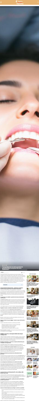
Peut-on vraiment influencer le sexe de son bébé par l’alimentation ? (32, 296)
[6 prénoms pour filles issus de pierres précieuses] (29, 366)
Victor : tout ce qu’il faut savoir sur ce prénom (29, 376)
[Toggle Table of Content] (21, 284)
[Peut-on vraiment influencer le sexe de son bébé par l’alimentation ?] (33, 291)
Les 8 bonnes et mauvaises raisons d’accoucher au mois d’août (36, 376)
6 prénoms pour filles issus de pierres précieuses (29, 369)
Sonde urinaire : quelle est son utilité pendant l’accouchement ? (35, 363)
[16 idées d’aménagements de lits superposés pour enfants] (33, 351)
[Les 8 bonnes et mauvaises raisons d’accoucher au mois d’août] (36, 373)
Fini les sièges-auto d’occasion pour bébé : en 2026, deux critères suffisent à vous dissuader (32, 307)
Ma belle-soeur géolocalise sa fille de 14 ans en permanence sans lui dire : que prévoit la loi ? (32, 318)
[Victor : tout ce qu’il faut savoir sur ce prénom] (29, 373)
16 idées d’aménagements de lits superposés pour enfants (32, 356)
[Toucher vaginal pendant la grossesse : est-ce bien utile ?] (36, 366)
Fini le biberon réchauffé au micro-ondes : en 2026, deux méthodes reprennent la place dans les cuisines (32, 342)
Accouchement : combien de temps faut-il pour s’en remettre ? (29, 363)
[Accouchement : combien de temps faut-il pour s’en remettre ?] (29, 359)
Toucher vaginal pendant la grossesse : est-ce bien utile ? (35, 369)
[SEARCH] (38, 2)
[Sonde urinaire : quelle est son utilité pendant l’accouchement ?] (36, 359)
